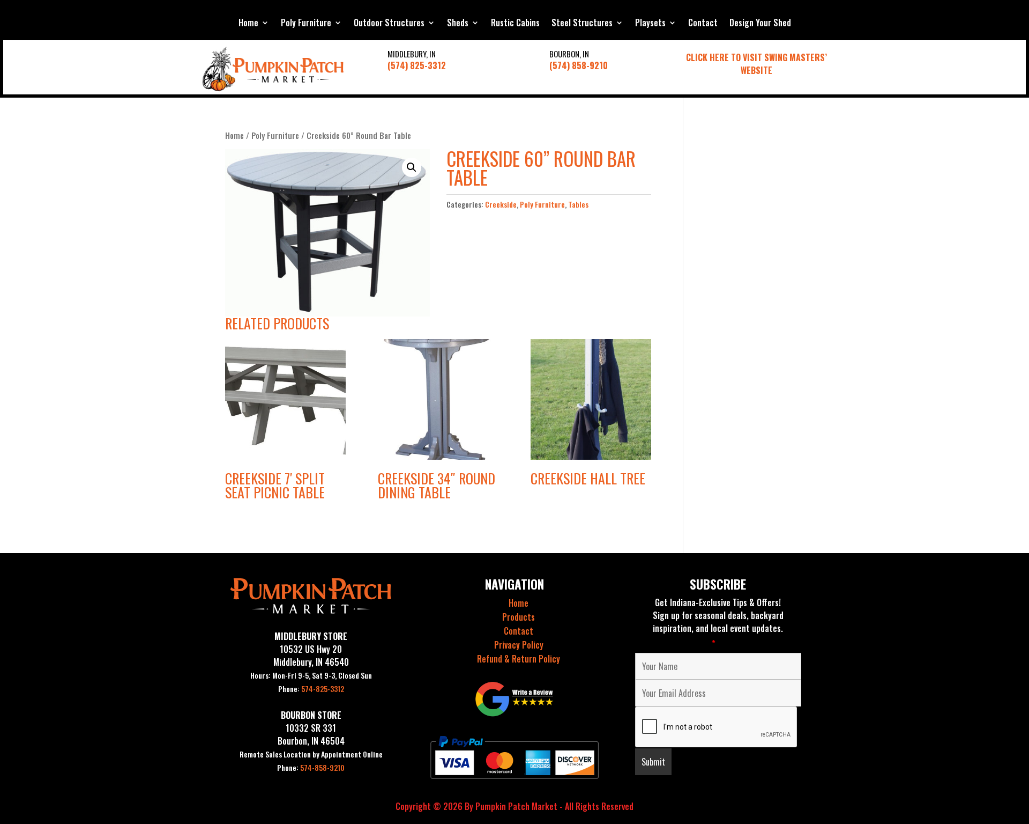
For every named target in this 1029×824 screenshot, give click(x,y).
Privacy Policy (518, 644)
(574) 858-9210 (578, 65)
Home (248, 24)
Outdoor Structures (389, 24)
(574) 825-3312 (416, 65)
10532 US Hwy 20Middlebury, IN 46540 (311, 655)
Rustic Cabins (515, 24)
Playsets (650, 24)
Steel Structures (582, 24)
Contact (703, 24)
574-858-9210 (311, 767)
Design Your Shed (760, 24)
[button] (411, 167)
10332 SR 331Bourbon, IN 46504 (311, 734)
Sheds (457, 24)
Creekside (501, 204)
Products (518, 616)
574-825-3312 (311, 688)
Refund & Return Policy (518, 658)
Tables (578, 204)
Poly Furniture (306, 24)
